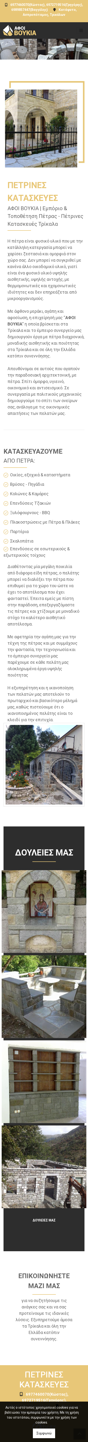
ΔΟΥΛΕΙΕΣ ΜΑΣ (44, 1220)
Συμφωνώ (44, 1433)
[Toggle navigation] (81, 30)
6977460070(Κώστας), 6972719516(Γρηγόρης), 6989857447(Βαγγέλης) (37, 1400)
